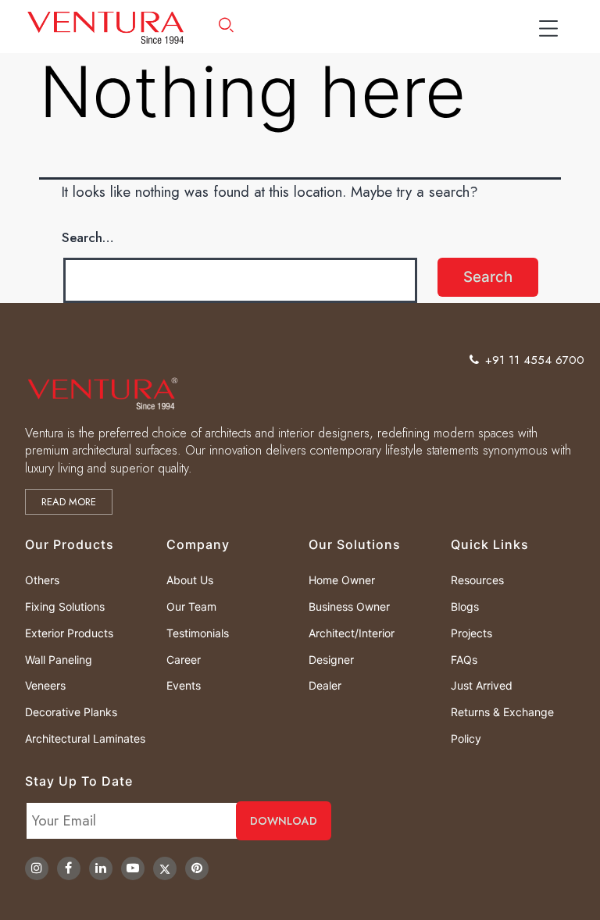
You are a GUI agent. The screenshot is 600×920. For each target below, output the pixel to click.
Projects (471, 633)
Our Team (191, 606)
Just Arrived (481, 685)
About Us (189, 580)
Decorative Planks (71, 712)
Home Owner (342, 580)
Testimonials (197, 633)
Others (42, 580)
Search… (88, 237)
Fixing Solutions (65, 606)
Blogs (465, 606)
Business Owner (349, 606)
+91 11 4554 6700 (534, 360)
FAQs (464, 659)
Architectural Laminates (85, 738)
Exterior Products (69, 633)
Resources (477, 580)
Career (183, 659)
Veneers (45, 685)
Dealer (325, 685)
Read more (68, 501)
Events (183, 685)
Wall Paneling (58, 659)
